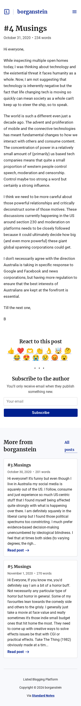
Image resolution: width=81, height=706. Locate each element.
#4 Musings (25, 28)
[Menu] (74, 11)
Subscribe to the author (40, 379)
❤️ (20, 350)
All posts (69, 446)
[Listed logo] (7, 12)
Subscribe (41, 413)
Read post (15, 550)
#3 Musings (19, 465)
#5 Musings (19, 566)
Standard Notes (43, 695)
